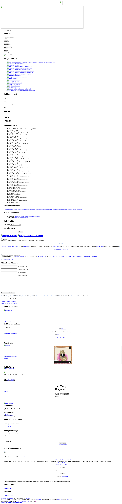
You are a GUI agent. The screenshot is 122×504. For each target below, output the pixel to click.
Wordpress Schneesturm (7, 498)
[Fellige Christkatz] (9, 235)
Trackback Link (42, 256)
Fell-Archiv (7, 224)
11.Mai (27, 209)
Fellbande (16, 65)
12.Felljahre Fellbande (37, 209)
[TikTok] (9, 426)
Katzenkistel (18, 83)
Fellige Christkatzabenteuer (9, 301)
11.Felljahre (23, 209)
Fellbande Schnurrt (9, 495)
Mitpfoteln (17, 86)
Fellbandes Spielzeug (25, 74)
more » (93, 295)
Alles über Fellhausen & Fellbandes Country (43, 62)
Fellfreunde (87, 256)
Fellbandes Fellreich (24, 69)
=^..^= (24, 457)
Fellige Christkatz (22, 77)
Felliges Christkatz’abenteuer (9, 246)
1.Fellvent (14, 209)
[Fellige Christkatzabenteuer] (30, 235)
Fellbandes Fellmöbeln (26, 68)
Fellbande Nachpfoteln (63, 463)
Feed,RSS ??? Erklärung (62, 464)
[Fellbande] (62, 329)
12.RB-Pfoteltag (53, 209)
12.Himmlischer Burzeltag (45, 209)
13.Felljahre (59, 209)
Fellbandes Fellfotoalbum (62, 338)
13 (56, 209)
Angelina (59, 499)
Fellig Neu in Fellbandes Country (9, 303)
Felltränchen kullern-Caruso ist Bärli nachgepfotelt (27, 216)
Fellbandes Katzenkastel (27, 71)
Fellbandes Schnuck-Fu (27, 72)
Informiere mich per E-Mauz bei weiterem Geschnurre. (17, 298)
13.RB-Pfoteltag (73, 209)
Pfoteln (14, 87)
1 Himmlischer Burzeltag (8, 209)
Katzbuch (16, 81)
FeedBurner (65, 476)
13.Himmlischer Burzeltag (65, 209)
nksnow (28, 498)
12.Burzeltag (31, 209)
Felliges (15, 78)
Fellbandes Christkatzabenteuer (74, 256)
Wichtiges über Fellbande (28, 90)
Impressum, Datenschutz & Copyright (11, 502)
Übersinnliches (20, 63)
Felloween (17, 80)
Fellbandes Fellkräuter (26, 66)
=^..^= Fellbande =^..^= (23, 501)
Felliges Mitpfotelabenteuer (21, 217)
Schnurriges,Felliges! (25, 89)
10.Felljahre (18, 209)
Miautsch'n (17, 84)
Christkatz (54, 256)
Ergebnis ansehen (62, 444)
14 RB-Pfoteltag (79, 209)
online (9, 488)
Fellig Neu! (18, 75)
